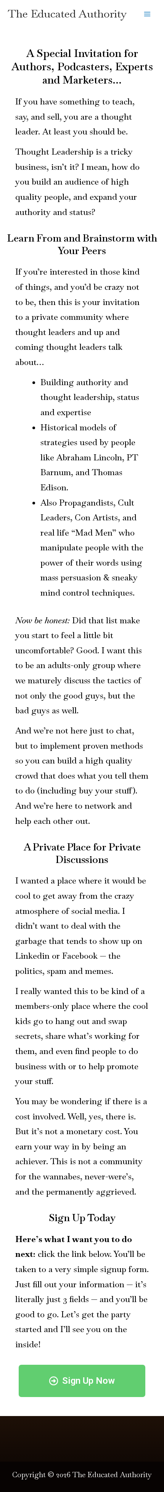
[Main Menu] (147, 14)
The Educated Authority (67, 13)
